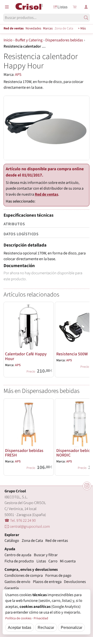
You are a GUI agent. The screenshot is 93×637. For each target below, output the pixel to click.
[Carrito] (74, 7)
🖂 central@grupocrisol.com (27, 526)
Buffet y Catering (28, 40)
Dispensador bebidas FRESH (24, 453)
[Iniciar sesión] (86, 7)
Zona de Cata (64, 28)
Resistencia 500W (72, 354)
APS (18, 74)
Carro (52, 561)
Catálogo (12, 541)
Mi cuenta (68, 561)
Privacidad (41, 618)
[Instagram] (87, 486)
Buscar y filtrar (46, 555)
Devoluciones (75, 582)
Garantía (12, 588)
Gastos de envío (17, 582)
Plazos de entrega (47, 582)
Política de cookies (18, 618)
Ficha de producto (19, 561)
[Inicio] (29, 6)
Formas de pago (58, 575)
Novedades (33, 28)
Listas (62, 7)
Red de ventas (14, 28)
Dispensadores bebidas (64, 40)
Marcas (48, 28)
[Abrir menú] (7, 7)
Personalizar (71, 627)
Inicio (8, 40)
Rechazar (46, 627)
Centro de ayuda (18, 555)
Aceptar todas (19, 627)
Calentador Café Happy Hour (26, 356)
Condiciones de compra (24, 575)
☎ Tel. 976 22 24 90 (20, 520)
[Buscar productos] (86, 17)
